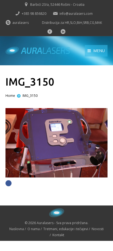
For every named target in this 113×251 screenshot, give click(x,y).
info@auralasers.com (76, 13)
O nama (33, 229)
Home (10, 95)
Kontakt (58, 235)
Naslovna (16, 229)
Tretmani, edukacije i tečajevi (65, 229)
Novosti (98, 229)
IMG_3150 (30, 95)
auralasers (20, 22)
